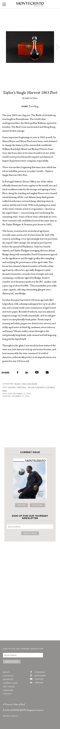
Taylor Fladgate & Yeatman (41, 387)
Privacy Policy (10, 716)
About (6, 672)
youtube (39, 679)
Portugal (22, 387)
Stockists (8, 676)
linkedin (39, 683)
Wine (4, 391)
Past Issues (9, 687)
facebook (40, 672)
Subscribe (37, 505)
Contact (7, 694)
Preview (21, 505)
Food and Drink (29, 384)
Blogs (18, 384)
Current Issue (10, 683)
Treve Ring (33, 106)
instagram (40, 676)
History (12, 387)
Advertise (8, 679)
